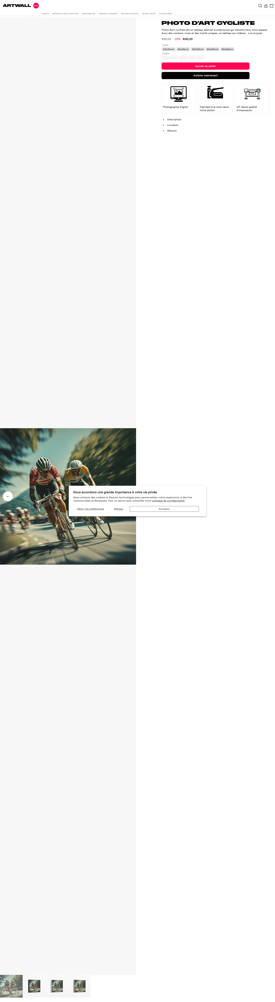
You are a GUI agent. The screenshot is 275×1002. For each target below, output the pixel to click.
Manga (45, 13)
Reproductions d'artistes (66, 13)
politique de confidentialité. (168, 500)
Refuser (118, 508)
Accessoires (165, 13)
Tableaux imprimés (108, 13)
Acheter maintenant (205, 75)
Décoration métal (130, 13)
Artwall (17, 5)
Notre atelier (149, 13)
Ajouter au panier (205, 66)
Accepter (164, 508)
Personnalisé (89, 13)
